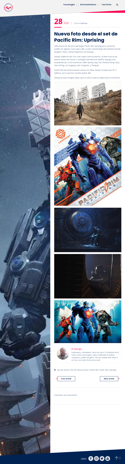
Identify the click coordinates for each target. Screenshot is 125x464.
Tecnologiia (69, 4)
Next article (109, 379)
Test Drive (106, 4)
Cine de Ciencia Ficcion (79, 370)
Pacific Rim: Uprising (107, 370)
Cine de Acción (63, 370)
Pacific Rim (93, 370)
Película (83, 23)
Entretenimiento (88, 4)
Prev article (66, 379)
